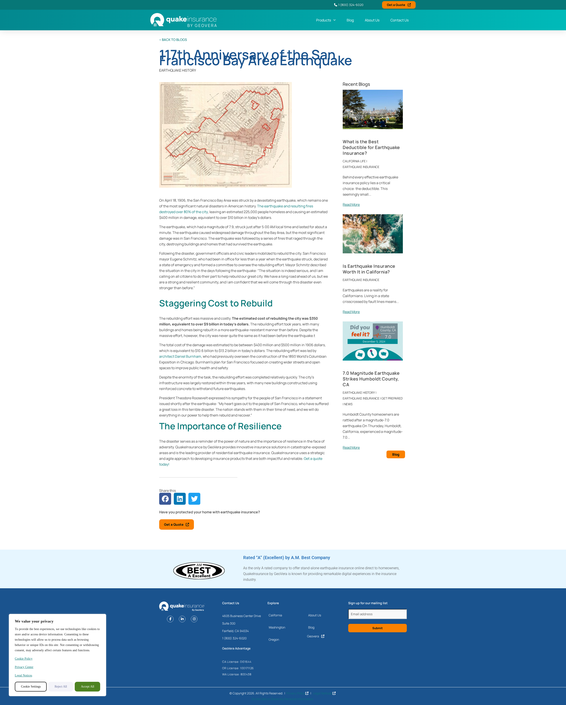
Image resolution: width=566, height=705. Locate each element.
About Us (372, 20)
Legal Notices (23, 675)
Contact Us (399, 20)
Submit (377, 628)
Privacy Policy (295, 693)
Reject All (61, 686)
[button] (165, 499)
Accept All (87, 686)
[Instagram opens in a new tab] (194, 619)
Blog (350, 20)
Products (323, 20)
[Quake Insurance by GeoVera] (183, 20)
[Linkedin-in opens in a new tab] (182, 619)
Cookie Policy (24, 658)
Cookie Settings (31, 686)
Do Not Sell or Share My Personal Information (282, 699)
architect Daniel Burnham (180, 356)
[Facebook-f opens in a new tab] (170, 619)
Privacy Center (24, 667)
